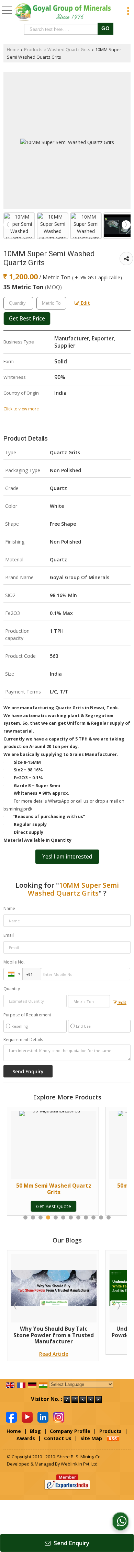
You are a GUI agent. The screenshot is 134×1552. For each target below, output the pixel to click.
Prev (7, 224)
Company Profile (70, 1431)
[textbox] (62, 29)
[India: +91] (13, 974)
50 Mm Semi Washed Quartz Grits (53, 1188)
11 (101, 1217)
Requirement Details (23, 1039)
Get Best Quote (53, 1206)
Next (126, 224)
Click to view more (21, 408)
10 (93, 1217)
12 (109, 1217)
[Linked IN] (42, 1416)
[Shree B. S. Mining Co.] (62, 12)
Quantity (11, 989)
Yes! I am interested (67, 856)
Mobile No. (14, 962)
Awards (25, 1438)
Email (8, 935)
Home (13, 49)
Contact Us (57, 1438)
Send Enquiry (70, 1543)
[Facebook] (11, 1416)
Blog (35, 1431)
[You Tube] (27, 1416)
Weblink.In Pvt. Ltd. (80, 1464)
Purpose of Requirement (27, 1015)
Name (9, 908)
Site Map (91, 1438)
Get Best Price (27, 318)
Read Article (53, 1354)
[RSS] (113, 1438)
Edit (84, 303)
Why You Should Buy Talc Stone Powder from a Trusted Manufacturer (53, 1335)
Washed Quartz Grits (68, 49)
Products (33, 49)
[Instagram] (58, 1416)
